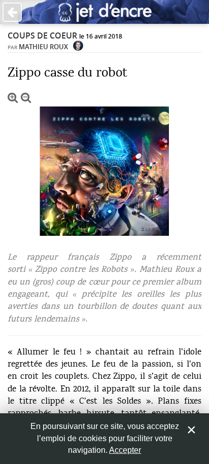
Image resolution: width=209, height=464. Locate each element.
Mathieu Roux (43, 46)
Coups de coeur (42, 35)
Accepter (125, 450)
